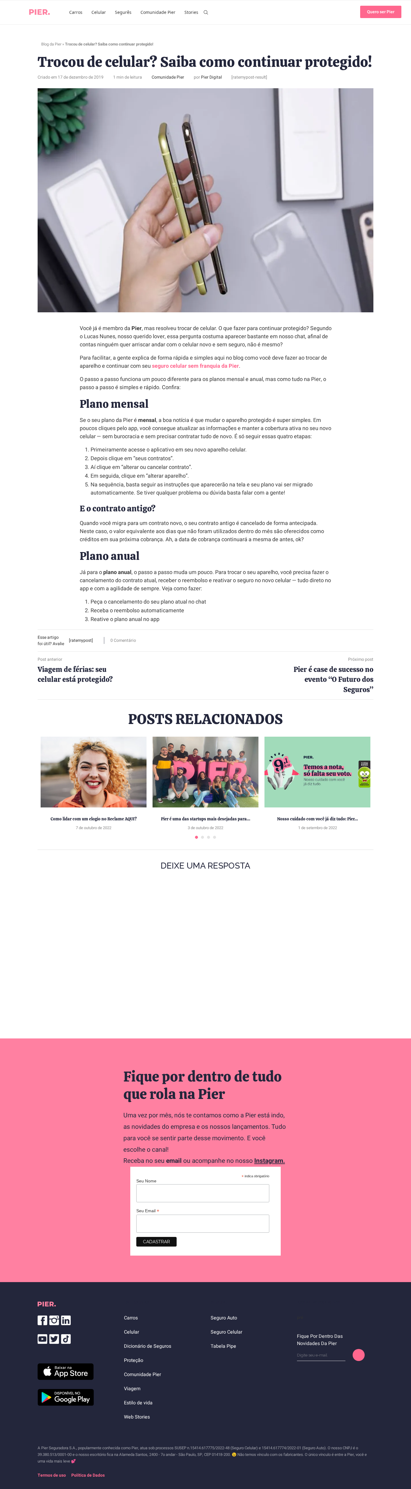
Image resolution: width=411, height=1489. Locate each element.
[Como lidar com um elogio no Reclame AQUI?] (94, 772)
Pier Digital (211, 77)
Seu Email (147, 1211)
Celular (98, 12)
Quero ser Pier (380, 12)
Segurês (123, 12)
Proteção (133, 1360)
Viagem (132, 1388)
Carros (75, 12)
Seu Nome (146, 1180)
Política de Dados (88, 1475)
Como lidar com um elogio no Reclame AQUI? (94, 819)
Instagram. (269, 1161)
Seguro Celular (226, 1332)
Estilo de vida (138, 1402)
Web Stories (137, 1417)
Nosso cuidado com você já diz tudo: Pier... (317, 819)
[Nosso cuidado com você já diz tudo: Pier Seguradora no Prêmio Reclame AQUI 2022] (317, 772)
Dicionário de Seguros (147, 1346)
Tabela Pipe (223, 1346)
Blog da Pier (51, 44)
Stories (191, 12)
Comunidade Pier (158, 12)
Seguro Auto (224, 1318)
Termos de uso (52, 1475)
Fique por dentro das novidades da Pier (320, 1340)
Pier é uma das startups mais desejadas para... (205, 819)
